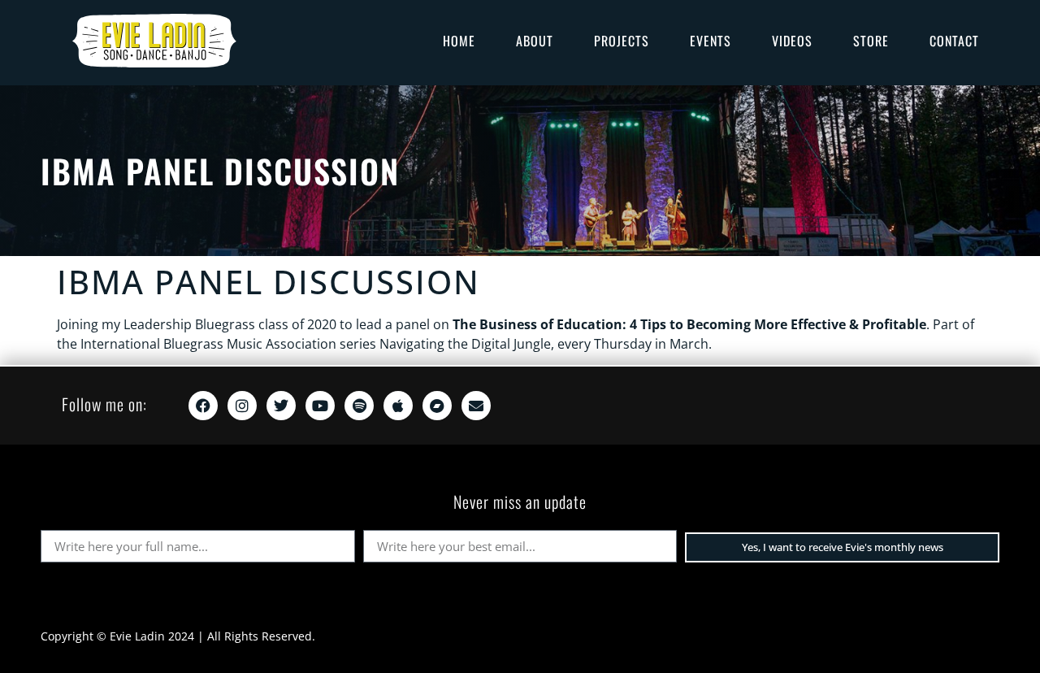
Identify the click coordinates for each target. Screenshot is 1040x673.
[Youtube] (320, 405)
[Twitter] (281, 405)
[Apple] (398, 405)
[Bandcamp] (437, 405)
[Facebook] (203, 405)
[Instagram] (242, 405)
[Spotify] (359, 405)
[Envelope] (476, 405)
